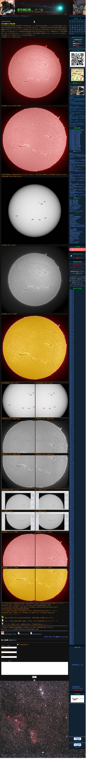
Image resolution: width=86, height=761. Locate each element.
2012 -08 (72, 513)
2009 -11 (72, 559)
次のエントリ (25, 16)
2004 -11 (72, 642)
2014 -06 (72, 483)
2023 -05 (72, 334)
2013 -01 (72, 506)
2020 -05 (72, 384)
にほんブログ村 (77, 740)
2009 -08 (72, 563)
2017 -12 (72, 424)
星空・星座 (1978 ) (74, 200)
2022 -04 (72, 352)
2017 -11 (72, 426)
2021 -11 (72, 359)
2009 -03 (72, 570)
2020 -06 (72, 383)
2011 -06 (72, 533)
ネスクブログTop (74, 242)
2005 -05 (72, 634)
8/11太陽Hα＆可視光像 (75, 131)
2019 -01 (72, 406)
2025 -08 (72, 305)
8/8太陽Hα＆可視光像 (75, 134)
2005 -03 (72, 637)
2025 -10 (72, 304)
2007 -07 (72, 598)
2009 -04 (72, 569)
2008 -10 (72, 577)
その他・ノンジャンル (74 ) (76, 211)
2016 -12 (72, 441)
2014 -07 (72, 481)
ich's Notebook (73, 219)
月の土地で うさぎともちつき (77, 225)
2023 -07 (72, 331)
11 (75, 27)
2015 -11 (72, 459)
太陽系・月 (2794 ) (74, 204)
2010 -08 (72, 546)
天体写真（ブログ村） (75, 234)
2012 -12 (72, 508)
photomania (72, 220)
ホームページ (73, 126)
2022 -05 (72, 351)
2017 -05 (72, 434)
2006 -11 (72, 609)
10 (72, 27)
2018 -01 (72, 423)
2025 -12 (72, 301)
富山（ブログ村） (74, 237)
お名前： (4, 645)
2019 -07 (72, 398)
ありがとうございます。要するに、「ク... (75, 168)
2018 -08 (72, 413)
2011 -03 (72, 537)
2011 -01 (72, 540)
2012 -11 (72, 509)
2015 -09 (72, 462)
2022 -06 (72, 350)
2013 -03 (72, 503)
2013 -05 (72, 501)
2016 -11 (72, 442)
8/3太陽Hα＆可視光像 (75, 141)
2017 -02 (72, 438)
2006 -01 (72, 623)
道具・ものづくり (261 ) (75, 205)
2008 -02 (72, 588)
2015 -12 (72, 458)
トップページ (16, 16)
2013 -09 (72, 495)
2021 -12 (72, 358)
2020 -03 (72, 387)
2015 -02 (72, 472)
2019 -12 (72, 391)
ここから (73, 273)
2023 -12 (72, 325)
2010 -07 (72, 548)
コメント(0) (65, 636)
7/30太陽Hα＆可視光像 (75, 146)
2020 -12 (72, 374)
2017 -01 (72, 440)
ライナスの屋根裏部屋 (75, 216)
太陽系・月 (58, 636)
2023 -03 (72, 337)
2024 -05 (72, 318)
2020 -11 (72, 376)
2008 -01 (72, 589)
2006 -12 (72, 607)
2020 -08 (72, 380)
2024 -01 (72, 323)
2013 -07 (72, 498)
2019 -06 (72, 399)
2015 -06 (72, 466)
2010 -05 (72, 551)
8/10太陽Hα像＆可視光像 (76, 132)
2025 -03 (72, 311)
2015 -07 (72, 465)
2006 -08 (72, 613)
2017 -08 (72, 430)
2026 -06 (72, 293)
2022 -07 (72, 348)
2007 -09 (72, 595)
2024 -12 (72, 315)
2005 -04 (72, 635)
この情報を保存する (23, 644)
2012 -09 (72, 512)
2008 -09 (72, 578)
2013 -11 (72, 492)
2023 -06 (72, 333)
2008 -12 (72, 574)
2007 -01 (72, 606)
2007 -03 (72, 603)
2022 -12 (72, 341)
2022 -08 (72, 347)
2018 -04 (72, 419)
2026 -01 (72, 300)
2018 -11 (72, 409)
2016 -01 (72, 456)
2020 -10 (72, 377)
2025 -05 (72, 308)
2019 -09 (72, 395)
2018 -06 (72, 416)
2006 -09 (72, 612)
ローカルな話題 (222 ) (75, 207)
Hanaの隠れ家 (73, 230)
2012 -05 (72, 517)
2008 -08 (72, 580)
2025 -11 (72, 302)
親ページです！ (73, 222)
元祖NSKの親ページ (75, 223)
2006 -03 (72, 620)
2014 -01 (72, 490)
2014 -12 (72, 474)
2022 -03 (72, 354)
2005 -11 (72, 626)
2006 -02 (72, 621)
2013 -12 (72, 491)
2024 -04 (72, 319)
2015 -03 (72, 470)
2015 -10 (72, 460)
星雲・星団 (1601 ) (74, 201)
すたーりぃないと (24, 634)
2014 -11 (72, 476)
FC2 (82, 664)
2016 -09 (72, 445)
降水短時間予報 (75, 686)
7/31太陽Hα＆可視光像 (75, 145)
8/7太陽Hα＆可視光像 (75, 135)
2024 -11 (72, 316)
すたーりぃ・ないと (75, 241)
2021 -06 (72, 366)
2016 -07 (72, 448)
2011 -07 (72, 531)
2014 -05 (72, 484)
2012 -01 (72, 523)
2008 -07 (72, 581)
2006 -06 (72, 616)
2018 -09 (72, 412)
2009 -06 (72, 566)
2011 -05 (72, 534)
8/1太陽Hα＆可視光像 (75, 143)
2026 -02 (72, 298)
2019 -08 (72, 397)
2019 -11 (72, 392)
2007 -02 (72, 605)
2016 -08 (72, 447)
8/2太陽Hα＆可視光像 (75, 142)
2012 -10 (72, 510)
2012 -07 (72, 515)
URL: (2, 655)
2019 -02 (72, 405)
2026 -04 (72, 295)
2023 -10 (72, 327)
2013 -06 (72, 499)
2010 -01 (72, 556)
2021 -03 (72, 370)
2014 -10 (72, 477)
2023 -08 (72, 330)
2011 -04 (72, 535)
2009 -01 (72, 573)
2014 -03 (72, 487)
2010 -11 (72, 542)
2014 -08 (72, 480)
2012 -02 (72, 521)
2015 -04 (72, 469)
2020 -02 (72, 388)
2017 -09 (72, 429)
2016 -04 (72, 452)
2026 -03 (72, 297)
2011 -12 (72, 524)
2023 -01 (72, 340)
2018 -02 (72, 422)
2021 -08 (72, 363)
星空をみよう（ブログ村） (76, 231)
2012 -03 (72, 520)
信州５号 (72, 215)
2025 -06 (72, 306)
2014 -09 (72, 479)
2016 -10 (72, 444)
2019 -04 (72, 402)
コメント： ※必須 (6, 661)
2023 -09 (72, 329)
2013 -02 (72, 505)
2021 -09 (72, 362)
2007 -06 (72, 599)
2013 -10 (72, 494)
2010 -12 (72, 541)
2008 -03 (72, 587)
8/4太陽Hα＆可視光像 (75, 139)
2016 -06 (72, 449)
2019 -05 (72, 401)
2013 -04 (72, 502)
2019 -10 (72, 394)
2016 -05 (72, 451)
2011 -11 (72, 526)
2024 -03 (72, 320)
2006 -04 (72, 619)
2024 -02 (72, 322)
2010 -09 (72, 545)
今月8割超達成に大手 (75, 148)
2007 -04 (72, 602)
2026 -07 (72, 291)
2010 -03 (72, 553)
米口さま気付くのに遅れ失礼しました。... (78, 154)
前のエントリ (6, 16)
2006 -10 (72, 610)
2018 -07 (72, 415)
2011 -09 (72, 528)
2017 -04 (72, 436)
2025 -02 (72, 312)
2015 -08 (72, 463)
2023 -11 (72, 326)
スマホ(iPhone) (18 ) (74, 208)
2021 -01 (72, 373)
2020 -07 (72, 381)
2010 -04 (72, 552)
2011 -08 (72, 530)
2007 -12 (72, 591)
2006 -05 (72, 617)
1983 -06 (72, 644)
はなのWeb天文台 (36, 634)
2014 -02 (72, 488)
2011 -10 (72, 527)
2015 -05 (72, 467)
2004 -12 (72, 641)
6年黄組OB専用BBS (75, 233)
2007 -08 (72, 596)
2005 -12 (72, 624)
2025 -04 (72, 309)
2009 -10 (72, 560)
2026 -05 (72, 294)
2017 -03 (72, 437)
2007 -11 (72, 592)
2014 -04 (72, 485)
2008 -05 (72, 584)
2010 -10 (72, 544)
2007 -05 (72, 601)
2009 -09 (72, 562)
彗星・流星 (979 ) (74, 202)
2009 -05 (72, 567)
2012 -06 (72, 516)
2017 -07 (72, 431)
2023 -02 (72, 338)
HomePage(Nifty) (8, 634)
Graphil (71, 240)
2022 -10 (72, 344)
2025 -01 (72, 313)
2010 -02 (72, 555)
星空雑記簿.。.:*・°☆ (30, 9)
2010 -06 (72, 549)
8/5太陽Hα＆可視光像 (75, 138)
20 (79, 29)
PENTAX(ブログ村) (74, 238)
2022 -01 (72, 356)
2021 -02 (72, 372)
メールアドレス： (5, 650)
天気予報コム (76, 664)
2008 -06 (72, 582)
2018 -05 (72, 417)
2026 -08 (72, 290)
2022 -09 (72, 345)
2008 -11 (72, 576)
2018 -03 (72, 420)
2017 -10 (72, 427)
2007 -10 (72, 594)
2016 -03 (72, 454)
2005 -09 (72, 628)
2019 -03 (72, 404)
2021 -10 (72, 361)
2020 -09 (72, 379)
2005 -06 (72, 632)
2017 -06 (72, 433)
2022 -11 (72, 343)
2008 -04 (72, 585)
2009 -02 (72, 571)
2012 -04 (72, 519)
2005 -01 (72, 639)
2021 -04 (72, 369)
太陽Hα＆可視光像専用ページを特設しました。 (21, 627)
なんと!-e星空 (73, 229)
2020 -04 (72, 386)
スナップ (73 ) (73, 209)
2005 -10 (72, 627)
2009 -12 (72, 558)
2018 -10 (72, 411)
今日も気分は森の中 (75, 218)
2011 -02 (72, 538)
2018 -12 (72, 408)
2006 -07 (72, 614)
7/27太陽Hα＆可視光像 (75, 149)
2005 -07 (72, 631)
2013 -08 (72, 497)
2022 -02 (72, 355)
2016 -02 (72, 455)
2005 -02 (72, 638)
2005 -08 (72, 630)
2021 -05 (72, 368)
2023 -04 (72, 336)
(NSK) (14, 634)
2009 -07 (72, 565)
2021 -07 (72, 365)
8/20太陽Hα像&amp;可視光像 (77, 130)
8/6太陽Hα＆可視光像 (75, 136)
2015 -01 (72, 473)
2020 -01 (72, 390)
